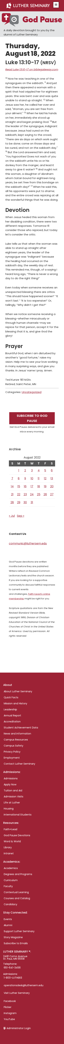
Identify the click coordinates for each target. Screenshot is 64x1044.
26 (45, 494)
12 (45, 478)
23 (25, 494)
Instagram (10, 1013)
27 (52, 494)
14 (12, 486)
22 (18, 494)
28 (12, 502)
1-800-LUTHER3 (13, 977)
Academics (11, 868)
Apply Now (10, 784)
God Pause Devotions (17, 835)
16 (25, 486)
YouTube (9, 1019)
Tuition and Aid (13, 790)
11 (38, 478)
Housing (9, 808)
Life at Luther (12, 802)
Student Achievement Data (21, 727)
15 (18, 486)
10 (32, 478)
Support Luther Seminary (19, 931)
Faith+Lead (10, 829)
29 (18, 502)
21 (12, 494)
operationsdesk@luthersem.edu (23, 985)
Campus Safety (13, 745)
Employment (12, 757)
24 (32, 494)
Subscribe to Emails (16, 943)
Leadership (10, 709)
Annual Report (12, 715)
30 (25, 502)
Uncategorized (31, 392)
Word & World (12, 841)
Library (8, 847)
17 (32, 486)
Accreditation (12, 721)
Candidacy (10, 904)
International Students (17, 814)
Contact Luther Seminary (19, 763)
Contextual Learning (16, 892)
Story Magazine (13, 937)
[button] (56, 5)
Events (8, 919)
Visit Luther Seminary (17, 993)
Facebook (10, 1001)
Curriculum (11, 880)
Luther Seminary (28, 6)
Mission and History (15, 703)
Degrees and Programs (18, 874)
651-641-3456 (12, 967)
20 (52, 486)
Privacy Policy (12, 751)
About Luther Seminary (18, 691)
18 (38, 486)
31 (32, 502)
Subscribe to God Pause (32, 418)
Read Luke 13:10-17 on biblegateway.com (31, 69)
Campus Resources (16, 739)
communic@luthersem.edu (28, 543)
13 (51, 478)
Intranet (9, 853)
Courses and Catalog (17, 898)
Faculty (8, 886)
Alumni (8, 925)
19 (45, 486)
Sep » (20, 516)
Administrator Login (19, 1028)
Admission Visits (13, 796)
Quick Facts (11, 697)
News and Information (17, 733)
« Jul (12, 516)
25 (38, 494)
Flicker (7, 1007)
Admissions (11, 778)
